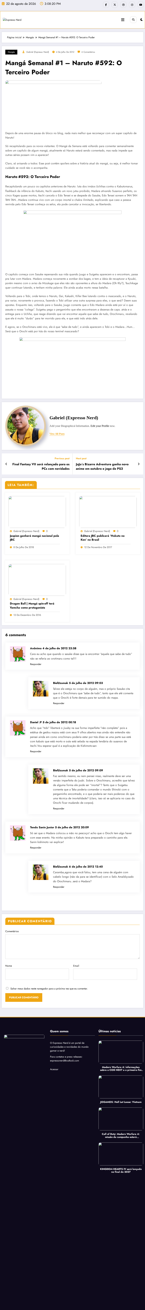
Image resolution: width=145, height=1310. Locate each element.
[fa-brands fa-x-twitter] (115, 5)
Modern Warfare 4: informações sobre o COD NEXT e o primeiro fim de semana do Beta (120, 1069)
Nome (8, 966)
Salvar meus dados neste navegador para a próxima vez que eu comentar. (49, 988)
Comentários (12, 931)
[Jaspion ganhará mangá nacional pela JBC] (37, 512)
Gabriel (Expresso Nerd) (37, 52)
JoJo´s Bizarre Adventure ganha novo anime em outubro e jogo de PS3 (102, 466)
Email (76, 966)
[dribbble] (123, 5)
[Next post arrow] (139, 464)
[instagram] (132, 5)
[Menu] (122, 19)
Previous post (62, 458)
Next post (81, 458)
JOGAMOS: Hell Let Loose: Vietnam (120, 1102)
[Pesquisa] (133, 19)
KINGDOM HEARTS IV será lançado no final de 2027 (121, 1171)
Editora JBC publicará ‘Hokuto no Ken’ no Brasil (102, 538)
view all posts (57, 434)
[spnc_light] (141, 19)
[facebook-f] (106, 5)
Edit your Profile (100, 425)
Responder (35, 664)
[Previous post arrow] (6, 464)
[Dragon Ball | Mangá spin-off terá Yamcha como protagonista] (37, 579)
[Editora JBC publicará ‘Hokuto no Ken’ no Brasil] (108, 512)
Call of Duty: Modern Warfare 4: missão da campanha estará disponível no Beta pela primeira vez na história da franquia (121, 1136)
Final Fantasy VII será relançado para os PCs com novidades (40, 466)
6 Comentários (88, 52)
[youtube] (141, 5)
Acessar (54, 1069)
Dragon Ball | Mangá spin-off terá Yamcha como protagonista (32, 605)
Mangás (11, 52)
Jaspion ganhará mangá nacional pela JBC (34, 538)
